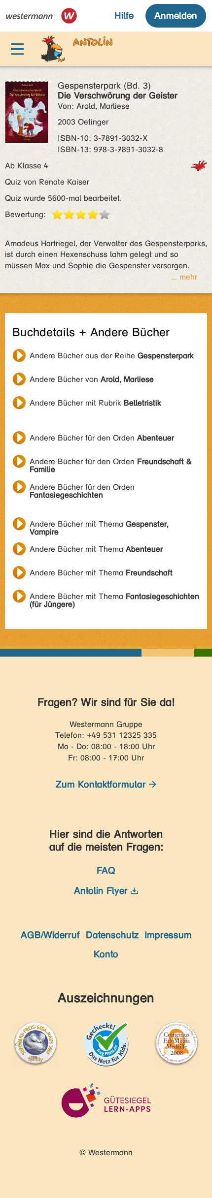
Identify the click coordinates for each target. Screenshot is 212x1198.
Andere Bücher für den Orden (102, 437)
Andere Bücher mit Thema (99, 525)
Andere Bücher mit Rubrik (95, 403)
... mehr (184, 277)
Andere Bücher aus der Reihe (112, 355)
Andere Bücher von (92, 379)
